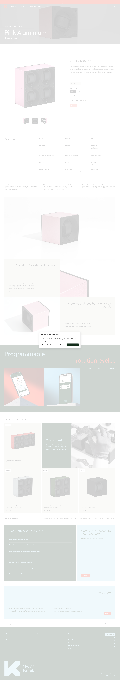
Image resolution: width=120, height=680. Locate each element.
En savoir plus (44, 341)
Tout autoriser (73, 344)
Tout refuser (60, 344)
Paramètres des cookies (47, 344)
